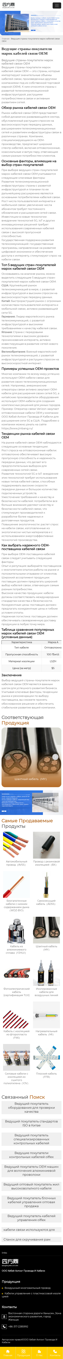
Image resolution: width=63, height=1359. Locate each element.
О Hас (39, 1353)
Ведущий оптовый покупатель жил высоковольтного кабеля (31, 1186)
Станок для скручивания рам (27, 1239)
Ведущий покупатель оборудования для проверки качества (31, 1107)
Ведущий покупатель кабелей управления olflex (31, 1218)
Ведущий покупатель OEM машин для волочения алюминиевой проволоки (31, 1170)
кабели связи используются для (29, 1230)
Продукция (23, 1353)
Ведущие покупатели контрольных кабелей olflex (31, 1155)
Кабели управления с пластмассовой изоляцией (31, 1295)
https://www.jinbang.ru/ (17, 428)
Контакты (55, 1353)
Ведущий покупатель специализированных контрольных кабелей (31, 1139)
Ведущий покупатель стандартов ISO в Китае (31, 1123)
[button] (55, 757)
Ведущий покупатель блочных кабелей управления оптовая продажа (31, 1202)
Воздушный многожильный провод (27, 1288)
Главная (5, 39)
